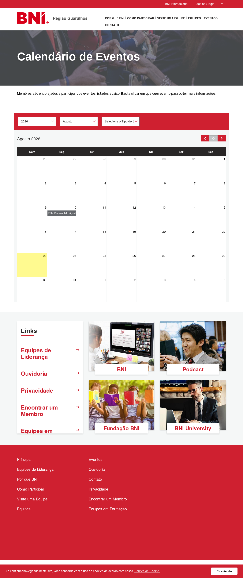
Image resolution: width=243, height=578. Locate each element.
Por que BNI (114, 18)
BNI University (193, 428)
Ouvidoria (34, 373)
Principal (24, 459)
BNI (121, 369)
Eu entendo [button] (224, 571)
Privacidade (37, 390)
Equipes (194, 18)
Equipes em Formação (108, 508)
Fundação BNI (121, 428)
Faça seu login (205, 4)
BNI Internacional (176, 4)
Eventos (211, 18)
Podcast (193, 369)
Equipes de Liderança (36, 353)
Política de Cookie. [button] (147, 571)
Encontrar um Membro (39, 410)
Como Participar (140, 18)
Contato (112, 25)
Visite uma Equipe (171, 18)
